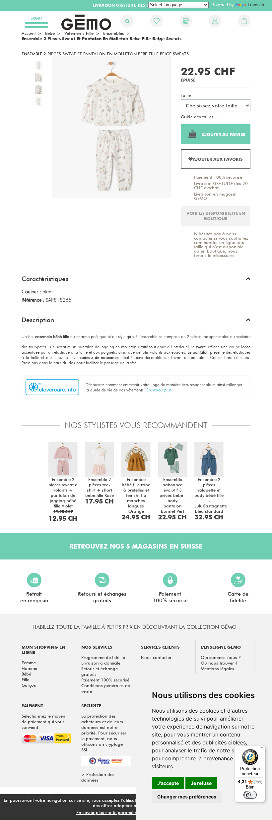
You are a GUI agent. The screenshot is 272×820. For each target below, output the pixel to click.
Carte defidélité (238, 597)
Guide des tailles (197, 116)
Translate (256, 4)
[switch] (250, 795)
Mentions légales (217, 668)
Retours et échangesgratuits (102, 597)
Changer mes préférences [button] (186, 796)
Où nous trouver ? (219, 663)
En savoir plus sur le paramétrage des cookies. (123, 812)
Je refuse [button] (201, 783)
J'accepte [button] (168, 783)
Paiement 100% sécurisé (218, 177)
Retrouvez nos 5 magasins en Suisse (136, 546)
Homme (29, 668)
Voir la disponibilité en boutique (215, 215)
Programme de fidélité (103, 657)
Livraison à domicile (100, 663)
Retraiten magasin (34, 597)
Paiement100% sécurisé (170, 597)
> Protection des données (97, 777)
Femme (29, 662)
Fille (25, 679)
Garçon (29, 685)
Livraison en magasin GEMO (215, 196)
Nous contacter (156, 657)
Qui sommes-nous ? (221, 657)
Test (219, 116)
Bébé (26, 673)
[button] (136, 280)
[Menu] (261, 749)
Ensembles (113, 33)
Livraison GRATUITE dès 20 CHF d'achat (221, 185)
